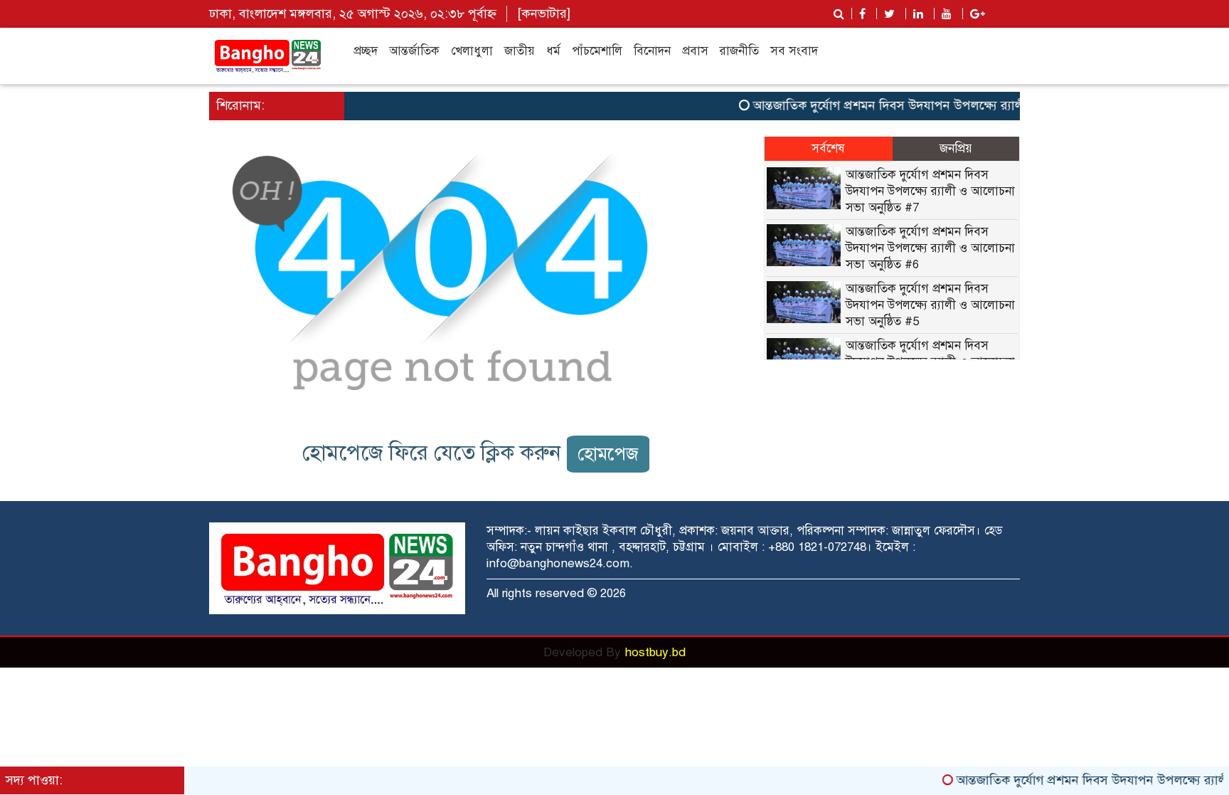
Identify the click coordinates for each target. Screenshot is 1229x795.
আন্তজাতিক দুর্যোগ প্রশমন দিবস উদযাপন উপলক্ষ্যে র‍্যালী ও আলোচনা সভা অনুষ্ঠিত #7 (948, 105)
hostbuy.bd (655, 652)
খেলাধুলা (472, 50)
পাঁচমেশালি (597, 50)
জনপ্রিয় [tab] (956, 148)
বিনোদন (652, 50)
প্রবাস (695, 50)
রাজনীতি (739, 50)
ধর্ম (553, 50)
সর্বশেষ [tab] (828, 148)
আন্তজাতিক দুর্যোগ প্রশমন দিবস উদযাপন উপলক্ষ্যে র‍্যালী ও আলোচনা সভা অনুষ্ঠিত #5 (930, 305)
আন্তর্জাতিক (414, 50)
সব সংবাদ (794, 50)
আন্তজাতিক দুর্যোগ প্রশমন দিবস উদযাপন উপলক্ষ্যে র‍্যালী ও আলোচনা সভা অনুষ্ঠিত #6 (930, 248)
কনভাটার (544, 13)
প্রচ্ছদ (365, 50)
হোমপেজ (608, 454)
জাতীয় (519, 50)
